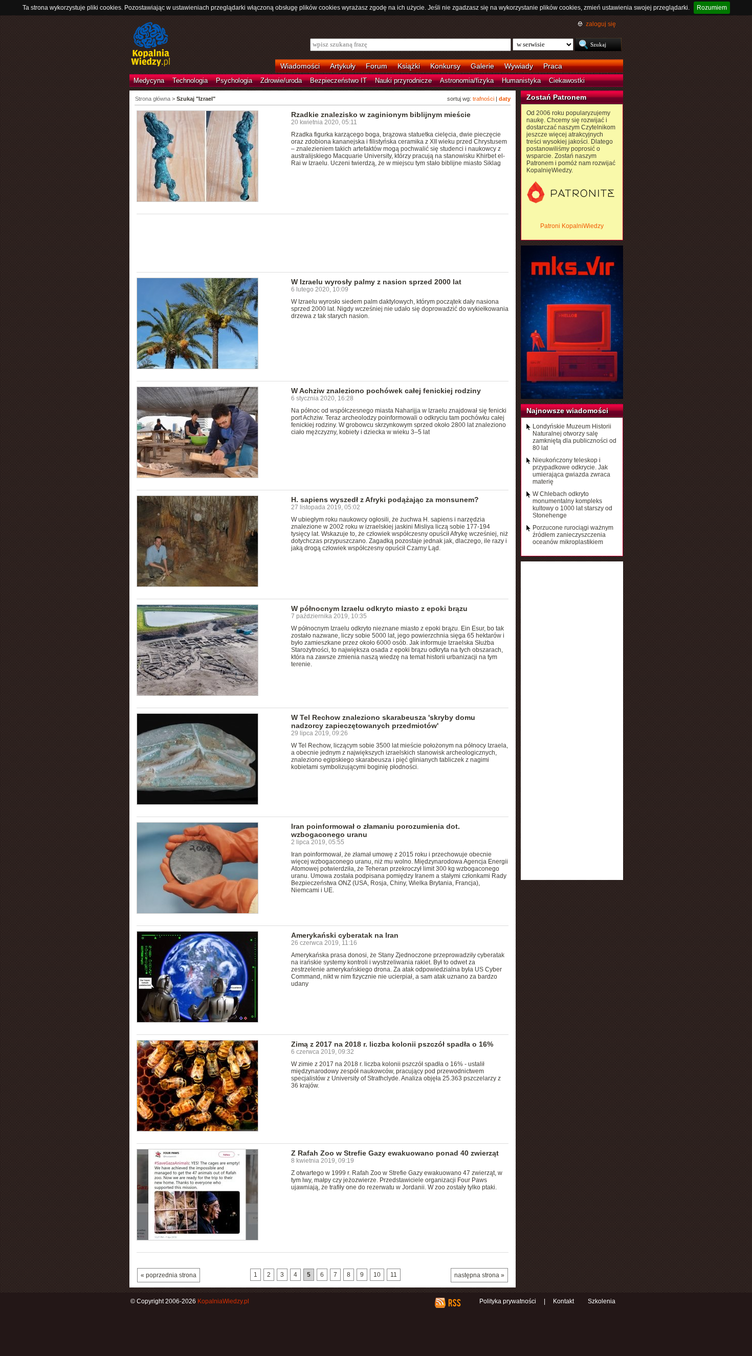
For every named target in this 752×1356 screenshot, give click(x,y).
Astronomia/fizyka (467, 80)
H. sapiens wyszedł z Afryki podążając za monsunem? (385, 499)
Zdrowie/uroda (281, 80)
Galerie (482, 66)
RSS (454, 1303)
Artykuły (343, 66)
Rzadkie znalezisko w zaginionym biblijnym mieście (381, 114)
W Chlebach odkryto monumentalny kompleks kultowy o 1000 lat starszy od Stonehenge (572, 504)
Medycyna (149, 80)
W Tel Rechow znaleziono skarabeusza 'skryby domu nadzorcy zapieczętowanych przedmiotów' (383, 721)
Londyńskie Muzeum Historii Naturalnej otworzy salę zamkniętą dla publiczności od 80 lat (574, 437)
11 (393, 1274)
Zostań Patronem (556, 97)
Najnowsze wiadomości (567, 410)
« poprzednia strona (168, 1275)
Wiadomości (300, 66)
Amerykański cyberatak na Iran (345, 935)
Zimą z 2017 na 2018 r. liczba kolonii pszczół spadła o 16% (392, 1044)
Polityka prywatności (507, 1301)
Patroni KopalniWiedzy (572, 226)
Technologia (190, 80)
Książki (408, 66)
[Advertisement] (323, 242)
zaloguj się (601, 24)
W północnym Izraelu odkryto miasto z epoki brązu (379, 608)
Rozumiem (712, 7)
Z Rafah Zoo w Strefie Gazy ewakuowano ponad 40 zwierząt (395, 1153)
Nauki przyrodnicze (403, 80)
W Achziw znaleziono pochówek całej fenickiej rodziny (386, 391)
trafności (483, 99)
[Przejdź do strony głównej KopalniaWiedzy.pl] (150, 45)
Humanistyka (521, 80)
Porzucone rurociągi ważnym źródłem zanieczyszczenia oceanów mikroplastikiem (573, 535)
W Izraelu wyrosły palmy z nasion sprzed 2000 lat (376, 282)
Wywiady (518, 66)
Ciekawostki (567, 80)
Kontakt (563, 1301)
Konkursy (445, 66)
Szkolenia (601, 1301)
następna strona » (479, 1275)
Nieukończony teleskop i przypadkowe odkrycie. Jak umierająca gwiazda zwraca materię (571, 471)
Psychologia (234, 80)
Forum (376, 66)
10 (377, 1274)
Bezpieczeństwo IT (338, 80)
